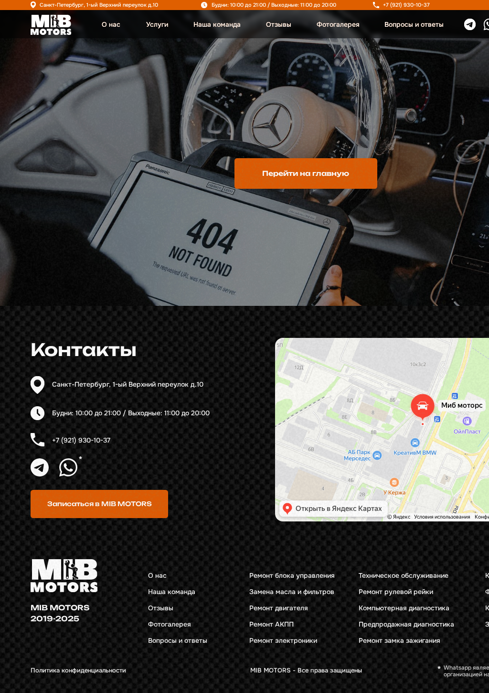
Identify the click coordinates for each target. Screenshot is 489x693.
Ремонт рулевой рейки (396, 592)
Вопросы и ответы (414, 25)
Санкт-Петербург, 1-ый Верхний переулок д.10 (99, 5)
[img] (51, 25)
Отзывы (278, 25)
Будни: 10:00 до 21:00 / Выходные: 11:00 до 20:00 (274, 5)
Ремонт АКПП (271, 624)
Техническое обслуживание (403, 576)
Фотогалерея (338, 25)
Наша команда (217, 25)
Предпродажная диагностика (406, 624)
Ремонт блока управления (292, 576)
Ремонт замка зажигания (399, 641)
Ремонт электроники (283, 641)
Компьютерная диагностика (404, 608)
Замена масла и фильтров (291, 592)
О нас (111, 25)
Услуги (157, 25)
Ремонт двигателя (278, 608)
